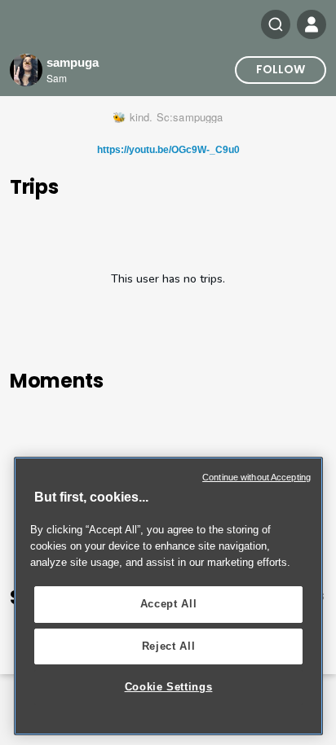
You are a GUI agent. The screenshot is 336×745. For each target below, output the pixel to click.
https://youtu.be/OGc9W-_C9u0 (168, 150)
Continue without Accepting (256, 477)
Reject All (169, 646)
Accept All (168, 604)
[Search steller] (275, 24)
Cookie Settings (169, 687)
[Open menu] (311, 24)
